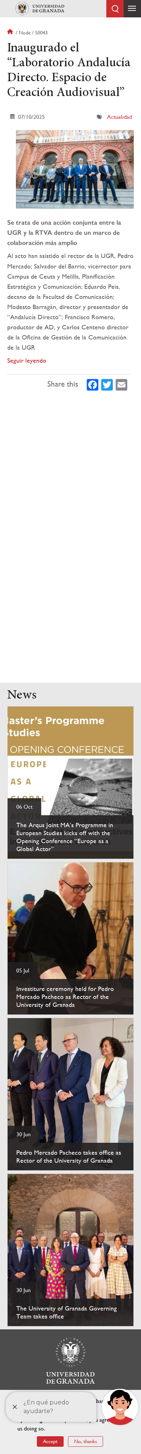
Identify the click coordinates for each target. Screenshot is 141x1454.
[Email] (121, 384)
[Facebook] (92, 384)
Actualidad (119, 116)
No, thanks (85, 1441)
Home (10, 32)
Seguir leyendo (26, 360)
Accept (50, 1441)
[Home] (39, 9)
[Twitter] (107, 384)
